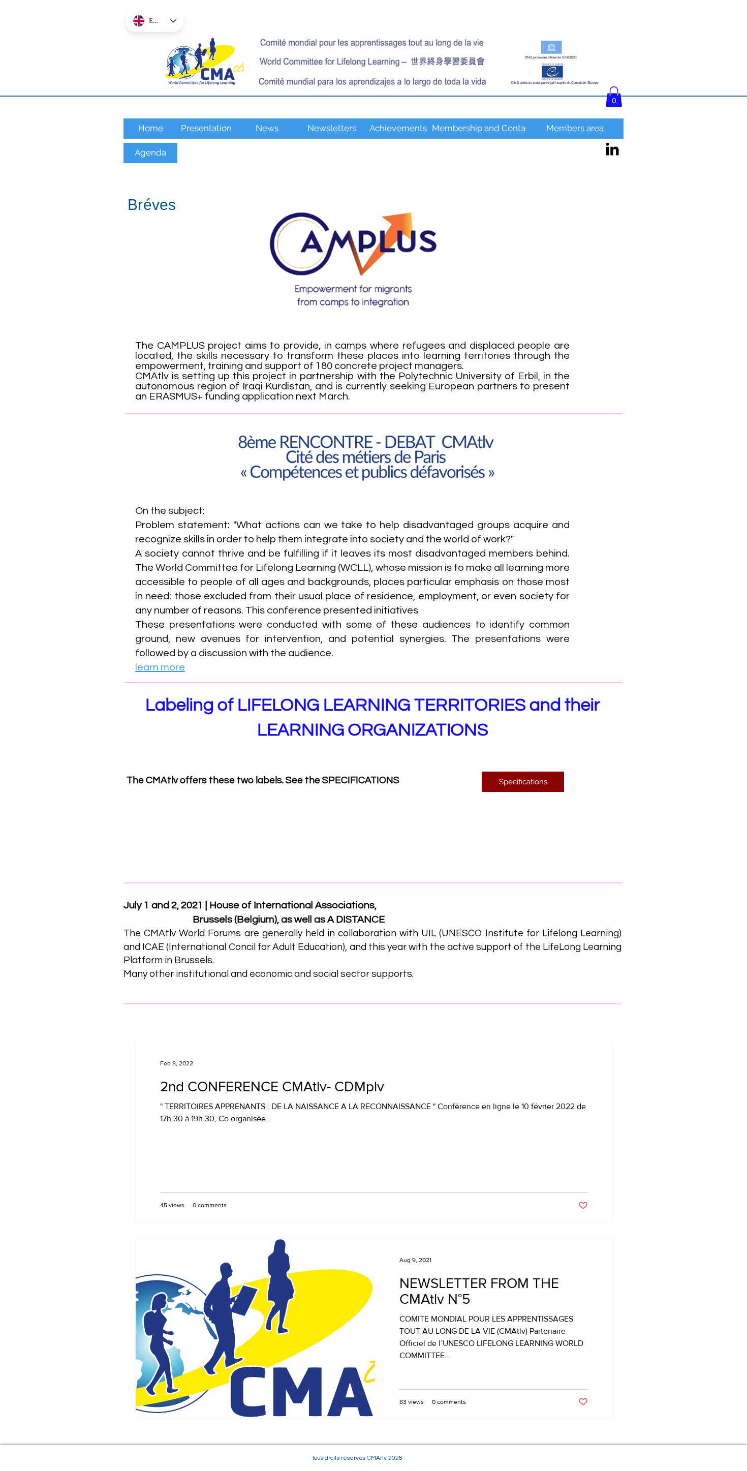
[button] (613, 96)
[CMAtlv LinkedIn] (612, 149)
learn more (160, 667)
